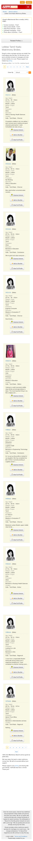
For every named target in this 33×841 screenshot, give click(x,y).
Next (27, 67)
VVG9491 (8, 564)
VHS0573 (8, 361)
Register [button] (29, 2)
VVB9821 (8, 430)
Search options (13, 11)
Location (8, 116)
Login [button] (22, 2)
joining (10, 61)
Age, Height (9, 98)
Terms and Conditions (20, 836)
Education (8, 113)
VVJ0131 (8, 95)
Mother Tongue (10, 105)
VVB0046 (8, 632)
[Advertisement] (18, 339)
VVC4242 (8, 164)
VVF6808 (8, 701)
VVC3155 (8, 292)
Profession (9, 109)
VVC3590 (8, 229)
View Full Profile (18, 140)
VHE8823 (8, 499)
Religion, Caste (10, 102)
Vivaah (5, 11)
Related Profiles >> (16, 41)
